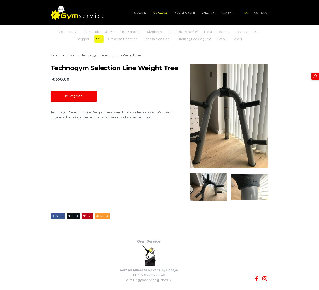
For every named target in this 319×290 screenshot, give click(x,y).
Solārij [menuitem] (237, 39)
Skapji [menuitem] (222, 39)
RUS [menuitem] (255, 12)
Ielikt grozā (74, 96)
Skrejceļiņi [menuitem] (155, 32)
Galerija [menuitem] (208, 12)
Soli (73, 55)
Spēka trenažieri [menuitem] (248, 32)
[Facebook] (256, 278)
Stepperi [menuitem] (83, 39)
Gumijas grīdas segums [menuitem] (193, 39)
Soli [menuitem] (99, 39)
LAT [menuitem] (246, 12)
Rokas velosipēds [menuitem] (217, 32)
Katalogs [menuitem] (160, 12)
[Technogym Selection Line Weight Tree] (229, 116)
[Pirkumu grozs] (315, 76)
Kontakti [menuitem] (228, 12)
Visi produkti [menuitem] (68, 32)
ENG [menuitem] (264, 12)
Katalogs (57, 55)
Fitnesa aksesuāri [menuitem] (157, 39)
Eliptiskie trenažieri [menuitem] (183, 32)
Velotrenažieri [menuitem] (130, 32)
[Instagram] (264, 278)
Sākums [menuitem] (140, 12)
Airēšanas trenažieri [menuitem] (123, 39)
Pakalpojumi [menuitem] (184, 12)
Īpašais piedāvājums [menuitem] (99, 32)
